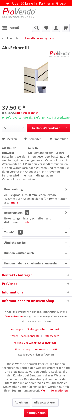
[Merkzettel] (46, 28)
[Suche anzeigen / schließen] (36, 28)
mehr (14, 202)
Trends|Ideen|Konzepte (24, 336)
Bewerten (35, 139)
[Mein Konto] (56, 28)
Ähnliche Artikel (15, 243)
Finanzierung (22, 349)
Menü (14, 27)
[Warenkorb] (66, 28)
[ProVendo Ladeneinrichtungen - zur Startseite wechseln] (19, 15)
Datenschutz (51, 336)
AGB (54, 349)
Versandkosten (14, 316)
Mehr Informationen (54, 390)
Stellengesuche (36, 329)
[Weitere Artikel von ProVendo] (59, 54)
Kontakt (54, 329)
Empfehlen (60, 139)
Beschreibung (13, 189)
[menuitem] (10, 28)
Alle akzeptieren (45, 402)
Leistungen (16, 329)
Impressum (41, 349)
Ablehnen (21, 402)
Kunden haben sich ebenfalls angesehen (31, 263)
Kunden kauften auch (19, 253)
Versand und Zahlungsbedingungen (34, 342)
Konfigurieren (36, 413)
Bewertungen (13, 212)
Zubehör (12, 232)
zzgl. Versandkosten (26, 112)
